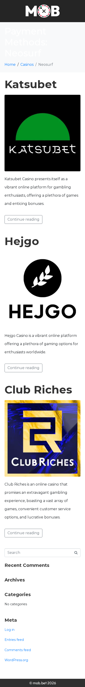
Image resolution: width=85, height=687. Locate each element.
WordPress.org (16, 660)
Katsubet (31, 84)
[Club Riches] (42, 438)
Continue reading (23, 219)
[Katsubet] (42, 133)
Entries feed (14, 640)
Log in (10, 630)
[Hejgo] (42, 289)
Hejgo (22, 241)
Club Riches (38, 389)
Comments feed (18, 650)
